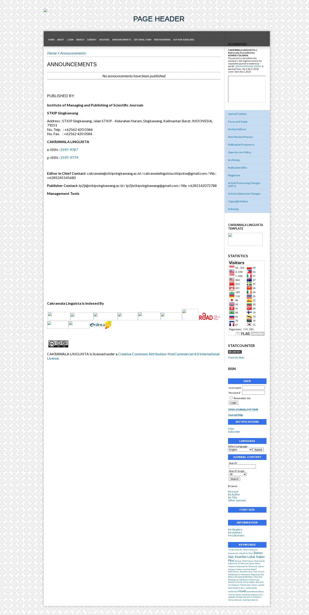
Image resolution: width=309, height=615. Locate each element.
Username (235, 387)
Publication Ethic (237, 167)
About (60, 40)
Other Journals (237, 500)
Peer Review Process (240, 136)
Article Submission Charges (244, 193)
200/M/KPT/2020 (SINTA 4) (249, 66)
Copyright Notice (238, 201)
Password (234, 392)
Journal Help (235, 414)
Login (70, 40)
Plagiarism (234, 175)
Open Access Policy (239, 152)
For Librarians (236, 535)
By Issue (233, 491)
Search (80, 40)
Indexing (233, 208)
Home (51, 40)
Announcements (121, 40)
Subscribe (234, 431)
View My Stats (236, 357)
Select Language (237, 446)
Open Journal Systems (243, 409)
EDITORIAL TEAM (142, 40)
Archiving (234, 159)
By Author (234, 494)
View (231, 428)
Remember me (242, 398)
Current (92, 40)
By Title (232, 497)
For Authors (235, 532)
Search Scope (237, 470)
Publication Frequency (241, 144)
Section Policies (237, 129)
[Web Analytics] (235, 352)
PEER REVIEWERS (162, 40)
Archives (104, 40)
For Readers (235, 529)
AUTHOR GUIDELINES (183, 40)
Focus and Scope (237, 121)
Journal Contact (237, 113)
